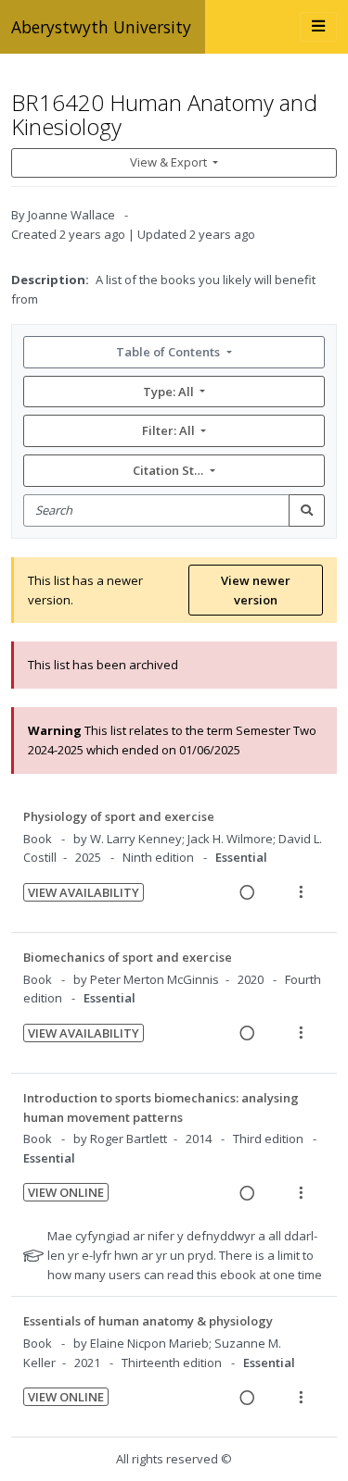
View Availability (83, 892)
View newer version (255, 590)
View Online (66, 1192)
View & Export (168, 162)
